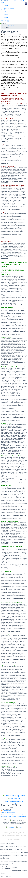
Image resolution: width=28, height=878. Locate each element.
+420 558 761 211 (6, 810)
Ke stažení (17, 818)
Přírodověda (6, 17)
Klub (16, 816)
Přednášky (3, 9)
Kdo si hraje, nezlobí (5, 20)
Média (24, 816)
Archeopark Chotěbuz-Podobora (9, 6)
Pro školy (12, 816)
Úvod (2, 815)
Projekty (8, 818)
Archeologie (6, 14)
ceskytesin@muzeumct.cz (19, 57)
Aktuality (3, 816)
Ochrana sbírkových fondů (8, 15)
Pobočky (2, 2)
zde (8, 89)
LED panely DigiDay (16, 839)
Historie (5, 11)
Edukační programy (5, 3)
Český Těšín (6, 5)
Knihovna (13, 815)
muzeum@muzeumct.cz (8, 812)
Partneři (12, 818)
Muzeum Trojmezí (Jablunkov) (9, 8)
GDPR (21, 818)
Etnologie (5, 12)
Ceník (2, 18)
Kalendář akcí (7, 815)
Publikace (20, 816)
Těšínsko (8, 816)
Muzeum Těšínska (20, 815)
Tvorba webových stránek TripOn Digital (10, 837)
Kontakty (3, 818)
